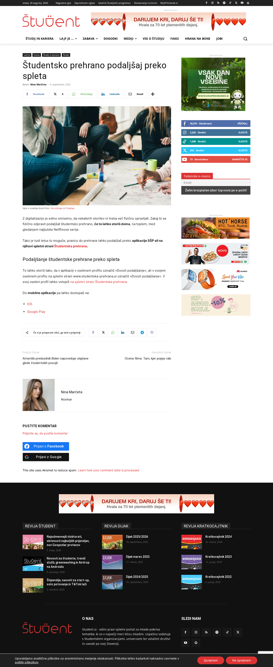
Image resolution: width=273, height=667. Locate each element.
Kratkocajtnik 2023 (218, 556)
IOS (29, 304)
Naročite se (239, 159)
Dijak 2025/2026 (137, 536)
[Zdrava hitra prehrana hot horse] (215, 241)
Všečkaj (242, 123)
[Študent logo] (57, 20)
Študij (66, 54)
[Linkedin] (122, 332)
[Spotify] (224, 3)
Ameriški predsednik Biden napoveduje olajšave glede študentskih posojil (56, 361)
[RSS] (218, 3)
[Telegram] (142, 332)
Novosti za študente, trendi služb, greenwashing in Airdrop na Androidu (68, 562)
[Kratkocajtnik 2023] (191, 562)
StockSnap (56, 208)
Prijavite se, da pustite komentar (45, 433)
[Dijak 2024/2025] (112, 582)
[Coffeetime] (215, 318)
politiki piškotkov (26, 662)
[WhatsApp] (112, 332)
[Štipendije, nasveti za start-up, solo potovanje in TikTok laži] (33, 585)
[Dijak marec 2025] (112, 562)
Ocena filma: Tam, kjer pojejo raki (148, 358)
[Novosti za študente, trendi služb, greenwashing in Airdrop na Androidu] (33, 563)
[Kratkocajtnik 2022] (191, 582)
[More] (152, 94)
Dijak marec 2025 (138, 556)
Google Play (36, 312)
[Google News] (247, 3)
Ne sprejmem (241, 660)
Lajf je (27, 54)
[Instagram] (212, 3)
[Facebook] (206, 3)
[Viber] (152, 332)
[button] (245, 38)
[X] (236, 3)
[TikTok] (230, 3)
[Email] (132, 332)
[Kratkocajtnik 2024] (191, 542)
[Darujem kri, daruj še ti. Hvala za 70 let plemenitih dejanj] (170, 22)
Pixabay (70, 208)
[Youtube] (242, 3)
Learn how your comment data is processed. (109, 470)
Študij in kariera (51, 54)
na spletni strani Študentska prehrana (98, 282)
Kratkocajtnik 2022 (218, 576)
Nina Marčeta (38, 84)
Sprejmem (211, 660)
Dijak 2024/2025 (137, 576)
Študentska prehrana (70, 246)
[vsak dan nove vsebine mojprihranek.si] (213, 110)
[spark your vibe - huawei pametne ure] (215, 292)
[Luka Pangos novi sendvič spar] (215, 266)
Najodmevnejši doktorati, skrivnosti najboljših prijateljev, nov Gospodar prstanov (68, 541)
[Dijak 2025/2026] (112, 542)
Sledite (242, 132)
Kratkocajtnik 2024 (218, 536)
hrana (37, 54)
